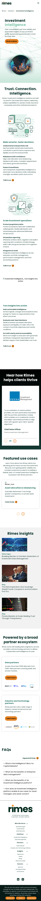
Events (20, 856)
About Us (20, 867)
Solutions (20, 834)
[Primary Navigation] (38, 3)
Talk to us (7, 180)
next (23, 514)
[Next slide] (14, 441)
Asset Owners (20, 829)
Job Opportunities (20, 869)
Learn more (11, 678)
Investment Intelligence (20, 837)
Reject (21, 898)
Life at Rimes (20, 871)
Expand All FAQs (29, 758)
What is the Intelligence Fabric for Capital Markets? (18, 764)
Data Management (20, 839)
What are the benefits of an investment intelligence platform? (17, 781)
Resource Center (20, 861)
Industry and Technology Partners (20, 848)
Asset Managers (20, 826)
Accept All (10, 898)
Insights (20, 851)
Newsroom (20, 854)
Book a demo (11, 41)
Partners (20, 843)
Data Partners (20, 846)
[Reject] (39, 893)
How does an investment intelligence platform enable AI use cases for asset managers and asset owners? (20, 791)
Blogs (20, 858)
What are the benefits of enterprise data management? (19, 773)
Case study (9, 502)
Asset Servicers (20, 831)
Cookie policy (31, 898)
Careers (20, 864)
